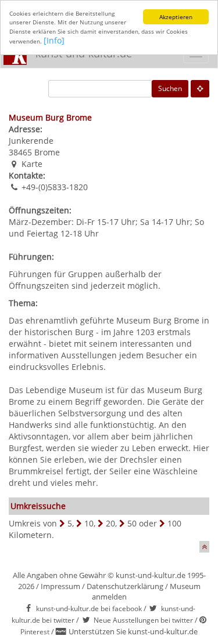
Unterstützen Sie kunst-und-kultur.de (133, 631)
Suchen (170, 88)
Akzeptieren (175, 17)
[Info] (54, 40)
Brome (47, 152)
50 (132, 523)
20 (110, 523)
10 (89, 523)
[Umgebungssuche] (200, 88)
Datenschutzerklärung (125, 586)
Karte (32, 163)
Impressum (60, 586)
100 (174, 523)
